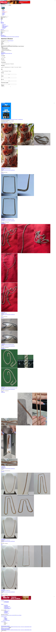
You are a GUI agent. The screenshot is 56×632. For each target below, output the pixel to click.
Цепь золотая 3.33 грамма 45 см (5, 590)
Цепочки (17, 36)
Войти (2, 33)
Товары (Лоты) (5, 46)
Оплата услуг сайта (4, 616)
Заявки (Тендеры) (15, 46)
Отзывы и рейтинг (7, 608)
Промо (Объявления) (9, 46)
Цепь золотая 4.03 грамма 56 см (5, 539)
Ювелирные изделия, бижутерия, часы (10, 36)
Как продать (6, 605)
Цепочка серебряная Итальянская (5, 168)
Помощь (2, 604)
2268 (5, 223)
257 (1, 595)
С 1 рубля (19, 46)
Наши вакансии (6, 601)
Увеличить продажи (7, 606)
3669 (4, 392)
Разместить (2, 22)
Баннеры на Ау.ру (6, 610)
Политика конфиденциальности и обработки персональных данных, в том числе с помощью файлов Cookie (16, 626)
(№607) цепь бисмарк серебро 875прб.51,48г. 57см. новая (9, 387)
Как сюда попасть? (10, 40)
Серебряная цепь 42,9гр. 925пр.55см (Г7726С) (7, 344)
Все (1, 46)
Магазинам (6, 612)
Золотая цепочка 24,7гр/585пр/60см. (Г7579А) (7, 219)
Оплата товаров (3, 621)
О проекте (2, 600)
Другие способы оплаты (6, 620)
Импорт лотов (6, 607)
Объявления (6, 611)
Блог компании (6, 602)
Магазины (22, 46)
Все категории (3, 36)
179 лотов (5, 122)
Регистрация (2, 35)
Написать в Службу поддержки (5, 628)
